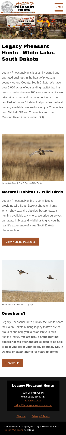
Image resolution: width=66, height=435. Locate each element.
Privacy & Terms (41, 416)
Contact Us (12, 363)
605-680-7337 (33, 400)
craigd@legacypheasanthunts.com (33, 405)
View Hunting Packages (20, 241)
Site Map (21, 416)
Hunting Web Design (13, 430)
